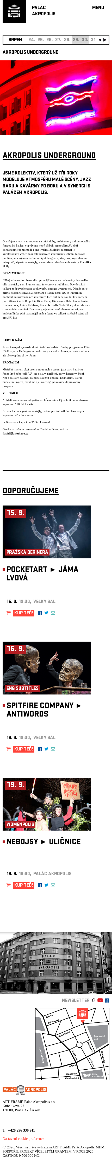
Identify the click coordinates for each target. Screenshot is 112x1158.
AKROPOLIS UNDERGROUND (31, 53)
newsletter (76, 1001)
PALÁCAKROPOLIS (43, 11)
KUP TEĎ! (23, 613)
